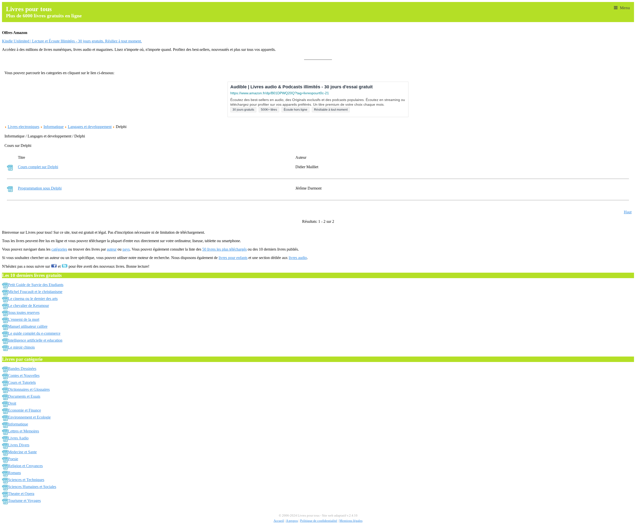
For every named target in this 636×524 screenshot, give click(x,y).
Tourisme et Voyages (24, 500)
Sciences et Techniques (26, 480)
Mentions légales (350, 521)
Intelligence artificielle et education (35, 340)
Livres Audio (18, 438)
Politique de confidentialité (318, 521)
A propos (292, 521)
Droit (12, 403)
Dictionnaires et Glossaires (29, 389)
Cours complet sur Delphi (38, 167)
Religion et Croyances (25, 466)
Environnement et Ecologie (29, 417)
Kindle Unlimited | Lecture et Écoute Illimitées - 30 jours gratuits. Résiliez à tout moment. (72, 41)
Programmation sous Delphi (40, 188)
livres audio (298, 258)
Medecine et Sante (22, 452)
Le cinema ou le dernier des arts (33, 298)
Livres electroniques (23, 127)
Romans (14, 473)
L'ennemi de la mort (23, 319)
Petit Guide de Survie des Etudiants (35, 285)
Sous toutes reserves (24, 312)
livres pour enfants (233, 258)
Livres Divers (18, 445)
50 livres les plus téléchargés (224, 249)
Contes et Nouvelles (24, 375)
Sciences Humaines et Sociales (32, 487)
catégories (59, 249)
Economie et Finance (24, 410)
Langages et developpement (90, 127)
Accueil (279, 521)
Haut (628, 212)
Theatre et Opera (21, 493)
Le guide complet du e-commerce (34, 333)
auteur (112, 249)
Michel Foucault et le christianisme (35, 292)
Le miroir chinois (21, 347)
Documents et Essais (24, 396)
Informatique (53, 127)
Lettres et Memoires (23, 431)
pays (126, 249)
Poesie (13, 459)
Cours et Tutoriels (22, 382)
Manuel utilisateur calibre (27, 326)
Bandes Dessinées (22, 368)
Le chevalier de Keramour (28, 305)
